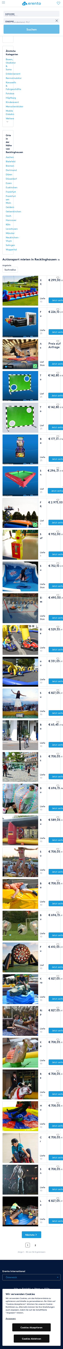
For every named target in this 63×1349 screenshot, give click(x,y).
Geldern (10, 207)
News (37, 1288)
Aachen (10, 157)
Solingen (10, 245)
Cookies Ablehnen (31, 1338)
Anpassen (11, 1318)
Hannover (11, 220)
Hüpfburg (11, 97)
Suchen (31, 29)
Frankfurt (11, 191)
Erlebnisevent (13, 73)
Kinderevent (12, 102)
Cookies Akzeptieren (31, 1327)
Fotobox (10, 93)
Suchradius (10, 269)
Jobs (16, 1288)
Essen (9, 183)
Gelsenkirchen (13, 211)
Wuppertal (11, 249)
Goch (8, 215)
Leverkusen (12, 228)
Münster (10, 233)
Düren (9, 174)
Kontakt (26, 1288)
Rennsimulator (13, 78)
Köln (8, 224)
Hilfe (46, 1288)
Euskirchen (11, 187)
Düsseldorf (11, 178)
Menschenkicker (14, 106)
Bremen (10, 165)
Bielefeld (10, 161)
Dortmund (11, 170)
